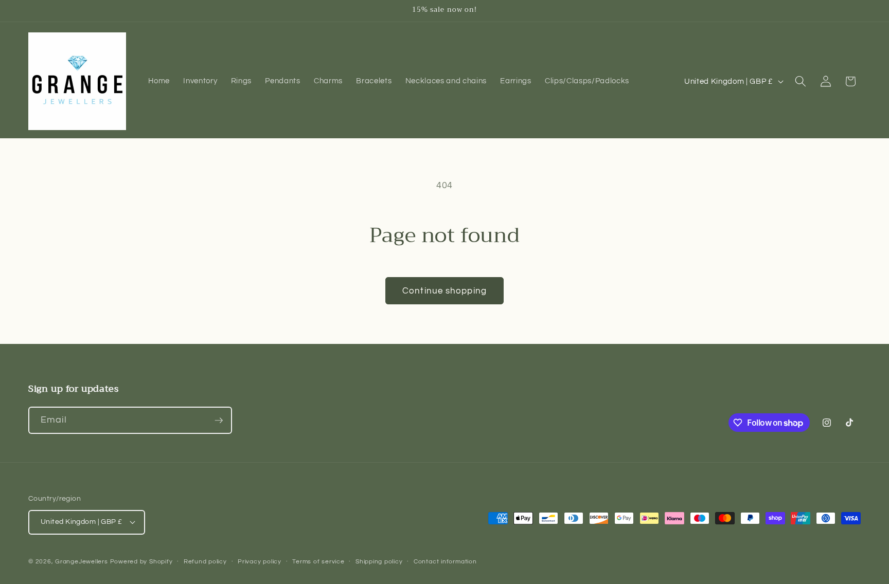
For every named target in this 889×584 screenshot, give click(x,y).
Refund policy (205, 561)
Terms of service (318, 561)
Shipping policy (379, 561)
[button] (800, 81)
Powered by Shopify (141, 561)
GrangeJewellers (81, 561)
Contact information (445, 561)
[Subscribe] (218, 420)
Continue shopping (444, 290)
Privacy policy (259, 561)
